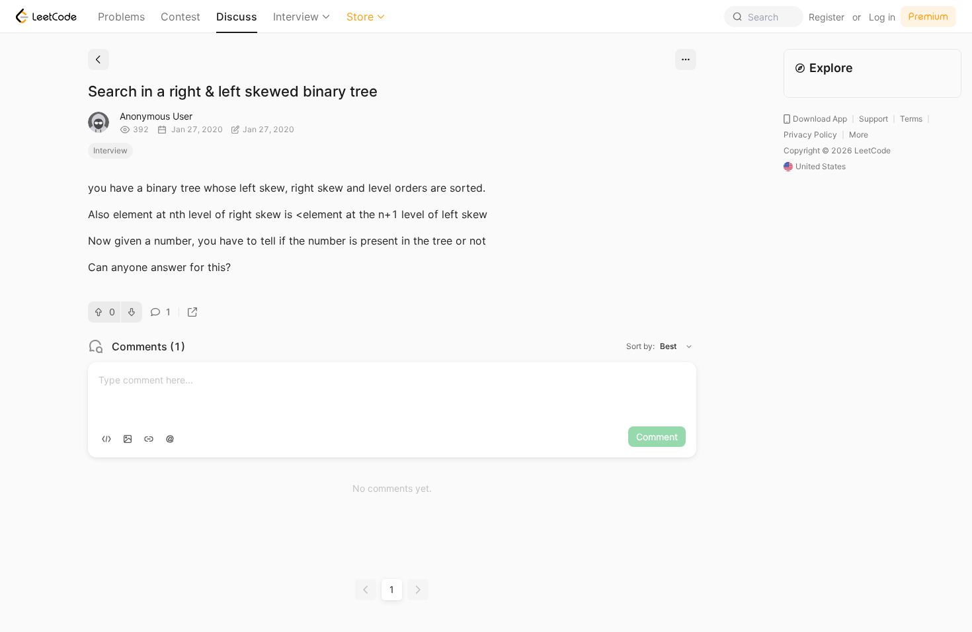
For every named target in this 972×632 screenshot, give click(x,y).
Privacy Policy (810, 134)
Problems (121, 16)
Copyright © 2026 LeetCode (837, 150)
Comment (657, 436)
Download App (820, 119)
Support (873, 119)
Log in (882, 16)
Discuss (236, 16)
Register (826, 16)
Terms (911, 119)
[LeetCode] (46, 16)
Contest (180, 16)
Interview (296, 16)
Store (360, 16)
